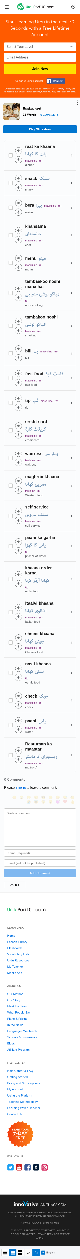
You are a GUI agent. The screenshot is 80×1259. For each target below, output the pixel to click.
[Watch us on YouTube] (19, 1167)
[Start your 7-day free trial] (20, 1134)
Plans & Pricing (17, 1018)
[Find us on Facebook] (27, 1167)
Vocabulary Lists (18, 954)
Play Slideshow (40, 129)
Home (11, 935)
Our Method (15, 994)
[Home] (36, 10)
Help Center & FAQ (20, 1070)
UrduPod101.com (54, 1216)
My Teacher (15, 966)
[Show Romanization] (36, 1252)
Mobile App (14, 972)
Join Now (40, 69)
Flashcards (14, 948)
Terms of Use (49, 89)
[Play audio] (18, 150)
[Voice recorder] (18, 159)
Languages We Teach (22, 1031)
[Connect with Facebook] (56, 81)
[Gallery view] (20, 1252)
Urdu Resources (18, 960)
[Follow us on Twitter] (10, 1167)
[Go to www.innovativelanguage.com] (40, 1203)
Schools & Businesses (22, 1037)
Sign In (21, 787)
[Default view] (12, 1252)
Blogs (11, 1043)
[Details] (71, 155)
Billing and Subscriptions (23, 1083)
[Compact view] (5, 1252)
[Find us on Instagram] (44, 1167)
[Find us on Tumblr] (36, 1167)
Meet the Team (17, 1006)
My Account (15, 1089)
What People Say (19, 1012)
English (50, 1252)
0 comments (49, 115)
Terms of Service (58, 1234)
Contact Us (14, 1114)
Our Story (13, 1000)
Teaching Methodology (22, 1101)
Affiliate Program (18, 1049)
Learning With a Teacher (23, 1108)
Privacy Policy (63, 89)
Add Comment (40, 873)
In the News (15, 1025)
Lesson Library (17, 942)
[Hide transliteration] (28, 1252)
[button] (73, 7)
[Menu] (7, 7)
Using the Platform (19, 1095)
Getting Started (17, 1077)
